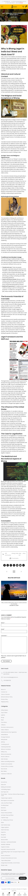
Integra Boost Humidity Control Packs (10, 863)
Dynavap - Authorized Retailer (8, 842)
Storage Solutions (5, 737)
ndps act (20, 554)
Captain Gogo (4, 817)
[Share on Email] (20, 565)
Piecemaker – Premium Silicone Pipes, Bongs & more (12, 795)
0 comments (15, 558)
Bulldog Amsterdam (6, 787)
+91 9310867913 (6, 1)
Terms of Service (5, 694)
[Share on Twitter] (7, 565)
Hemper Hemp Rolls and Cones (9, 858)
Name (3, 623)
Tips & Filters (4, 712)
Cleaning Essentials (6, 747)
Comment (4, 635)
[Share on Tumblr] (14, 565)
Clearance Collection (6, 773)
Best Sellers (4, 771)
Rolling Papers (4, 710)
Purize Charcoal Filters (6, 812)
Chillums (3, 725)
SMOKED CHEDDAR (5, 844)
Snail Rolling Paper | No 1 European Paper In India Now (13, 852)
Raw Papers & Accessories (7, 800)
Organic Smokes (5, 847)
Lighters (3, 715)
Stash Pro (3, 832)
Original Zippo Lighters (6, 798)
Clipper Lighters (5, 827)
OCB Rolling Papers (5, 789)
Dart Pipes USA (4, 792)
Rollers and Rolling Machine (8, 761)
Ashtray (3, 742)
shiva (24, 553)
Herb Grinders (4, 759)
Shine (2, 822)
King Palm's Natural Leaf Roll (8, 849)
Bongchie (3, 834)
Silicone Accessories (6, 754)
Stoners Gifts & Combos (7, 766)
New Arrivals (4, 769)
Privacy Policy (4, 699)
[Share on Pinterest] (11, 565)
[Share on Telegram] (17, 565)
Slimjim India (4, 865)
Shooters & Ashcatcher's (7, 727)
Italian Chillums (5, 729)
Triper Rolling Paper (6, 860)
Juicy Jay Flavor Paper (6, 803)
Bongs (2, 717)
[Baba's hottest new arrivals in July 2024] (21, 571)
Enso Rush (3, 837)
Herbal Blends (4, 734)
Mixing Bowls (4, 739)
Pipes (2, 720)
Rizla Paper (3, 810)
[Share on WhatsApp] (23, 565)
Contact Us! (4, 692)
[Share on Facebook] (4, 565)
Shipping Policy (4, 701)
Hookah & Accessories (6, 764)
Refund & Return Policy (6, 697)
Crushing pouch (5, 744)
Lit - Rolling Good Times (7, 820)
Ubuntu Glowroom (5, 855)
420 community (8, 554)
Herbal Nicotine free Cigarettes (9, 732)
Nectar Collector (5, 756)
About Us (3, 689)
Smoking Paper (5, 805)
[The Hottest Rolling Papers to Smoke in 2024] (6, 571)
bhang (13, 553)
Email (3, 629)
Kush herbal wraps (5, 825)
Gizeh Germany (5, 830)
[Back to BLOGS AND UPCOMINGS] (14, 571)
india (17, 553)
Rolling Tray (4, 751)
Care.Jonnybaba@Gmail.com (19, 1)
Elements (3, 808)
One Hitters (4, 722)
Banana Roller (4, 839)
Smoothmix (4, 782)
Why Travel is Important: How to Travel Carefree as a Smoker (14, 603)
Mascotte (3, 784)
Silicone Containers (6, 749)
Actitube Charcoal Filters (7, 815)
